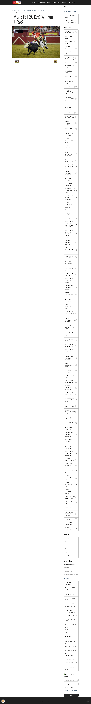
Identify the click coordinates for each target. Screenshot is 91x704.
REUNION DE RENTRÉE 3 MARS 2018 (71, 140)
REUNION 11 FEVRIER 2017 (71, 179)
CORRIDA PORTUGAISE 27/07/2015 (71, 242)
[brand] (17, 2)
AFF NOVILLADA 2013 (70, 607)
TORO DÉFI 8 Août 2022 (71, 66)
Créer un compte (67, 690)
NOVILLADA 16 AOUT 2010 (71, 502)
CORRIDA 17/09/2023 (71, 47)
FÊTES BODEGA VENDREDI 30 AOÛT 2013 (71, 334)
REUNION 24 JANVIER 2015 (71, 262)
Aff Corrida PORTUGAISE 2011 (70, 654)
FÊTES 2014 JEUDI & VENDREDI (71, 274)
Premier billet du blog (69, 564)
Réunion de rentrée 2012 (70, 637)
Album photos (43, 2)
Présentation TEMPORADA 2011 (71, 459)
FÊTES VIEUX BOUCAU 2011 (71, 428)
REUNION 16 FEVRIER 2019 (71, 108)
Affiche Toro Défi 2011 (70, 647)
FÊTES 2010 (71, 519)
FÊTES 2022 (71, 62)
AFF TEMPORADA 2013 (71, 615)
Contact (49, 2)
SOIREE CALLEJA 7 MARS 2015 (71, 257)
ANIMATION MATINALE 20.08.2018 (71, 123)
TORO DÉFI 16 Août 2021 (71, 77)
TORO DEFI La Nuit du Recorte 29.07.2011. (71, 453)
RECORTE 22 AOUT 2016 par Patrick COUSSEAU (71, 197)
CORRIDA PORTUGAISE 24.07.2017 (71, 173)
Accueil (33, 2)
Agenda (54, 2)
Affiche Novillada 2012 (70, 633)
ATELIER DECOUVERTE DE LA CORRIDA (71, 320)
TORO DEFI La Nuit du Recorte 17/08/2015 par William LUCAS (71, 224)
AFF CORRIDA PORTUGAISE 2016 (70, 593)
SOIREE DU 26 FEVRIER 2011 (71, 464)
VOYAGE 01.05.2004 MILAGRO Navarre (71, 497)
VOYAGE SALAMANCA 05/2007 (71, 484)
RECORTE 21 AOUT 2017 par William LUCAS (71, 166)
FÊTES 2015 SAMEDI (71, 208)
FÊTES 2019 (71, 86)
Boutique (64, 2)
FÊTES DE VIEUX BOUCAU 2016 (71, 184)
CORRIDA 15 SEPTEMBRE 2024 (71, 32)
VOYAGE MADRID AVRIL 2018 (71, 134)
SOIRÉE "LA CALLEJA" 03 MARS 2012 (71, 412)
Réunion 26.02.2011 (70, 659)
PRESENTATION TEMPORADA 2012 (71, 405)
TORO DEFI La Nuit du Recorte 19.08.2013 (71, 351)
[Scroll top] (88, 701)
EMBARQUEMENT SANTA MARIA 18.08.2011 (71, 441)
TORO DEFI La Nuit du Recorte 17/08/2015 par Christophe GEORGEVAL (71, 234)
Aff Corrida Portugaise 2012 (70, 628)
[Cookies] (3, 701)
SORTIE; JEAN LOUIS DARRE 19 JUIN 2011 (71, 470)
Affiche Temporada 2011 (70, 642)
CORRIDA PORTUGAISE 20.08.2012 (35, 10)
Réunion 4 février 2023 (71, 52)
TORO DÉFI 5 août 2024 (71, 37)
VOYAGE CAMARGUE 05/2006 (71, 491)
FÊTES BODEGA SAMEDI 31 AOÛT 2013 (71, 313)
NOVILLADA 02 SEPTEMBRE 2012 (71, 381)
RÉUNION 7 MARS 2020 (71, 82)
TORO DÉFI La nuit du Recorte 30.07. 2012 (71, 399)
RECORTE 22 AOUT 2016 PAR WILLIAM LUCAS (71, 190)
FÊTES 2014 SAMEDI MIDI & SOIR (71, 268)
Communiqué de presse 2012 (71, 663)
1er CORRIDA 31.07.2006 (71, 507)
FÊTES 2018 (71, 112)
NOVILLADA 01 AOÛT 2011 (71, 447)
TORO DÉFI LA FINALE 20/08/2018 (71, 117)
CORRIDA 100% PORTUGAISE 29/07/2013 (71, 358)
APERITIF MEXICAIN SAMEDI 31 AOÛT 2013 (71, 327)
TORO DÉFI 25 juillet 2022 (71, 72)
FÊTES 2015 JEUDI (71, 218)
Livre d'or (59, 2)
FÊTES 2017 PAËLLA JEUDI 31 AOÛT (71, 160)
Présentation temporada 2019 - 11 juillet (71, 98)
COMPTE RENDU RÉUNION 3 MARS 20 (70, 21)
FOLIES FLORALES (71, 104)
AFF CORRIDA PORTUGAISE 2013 (70, 611)
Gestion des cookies (45, 702)
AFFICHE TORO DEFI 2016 (70, 588)
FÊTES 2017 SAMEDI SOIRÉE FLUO (71, 147)
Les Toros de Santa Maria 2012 (71, 393)
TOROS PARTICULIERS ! (71, 528)
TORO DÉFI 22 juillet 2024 (71, 42)
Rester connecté (69, 687)
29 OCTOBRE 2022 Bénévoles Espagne (71, 58)
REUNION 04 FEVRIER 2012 (71, 417)
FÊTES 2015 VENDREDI (71, 213)
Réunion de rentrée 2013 (70, 668)
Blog (38, 2)
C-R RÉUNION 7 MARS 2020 (70, 16)
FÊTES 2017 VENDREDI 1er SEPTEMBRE (71, 154)
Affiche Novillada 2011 (70, 650)
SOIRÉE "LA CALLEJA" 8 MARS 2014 (71, 294)
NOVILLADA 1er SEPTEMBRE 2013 (71, 345)
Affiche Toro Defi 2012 (70, 624)
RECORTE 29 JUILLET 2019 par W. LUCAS (71, 92)
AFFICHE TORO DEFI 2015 (70, 599)
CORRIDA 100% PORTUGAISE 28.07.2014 (71, 287)
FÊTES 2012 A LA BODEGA (71, 376)
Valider (71, 695)
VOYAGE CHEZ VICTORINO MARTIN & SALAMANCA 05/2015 (71, 250)
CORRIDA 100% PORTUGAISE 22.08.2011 (71, 434)
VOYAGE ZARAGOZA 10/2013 (71, 306)
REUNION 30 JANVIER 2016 (71, 203)
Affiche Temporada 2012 (70, 620)
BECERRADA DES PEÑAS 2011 (71, 423)
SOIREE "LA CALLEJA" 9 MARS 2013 (71, 365)
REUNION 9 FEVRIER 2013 (71, 371)
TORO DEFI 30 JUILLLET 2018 (71, 129)
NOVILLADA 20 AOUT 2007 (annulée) (71, 514)
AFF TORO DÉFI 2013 (70, 603)
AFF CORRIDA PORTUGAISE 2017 (70, 583)
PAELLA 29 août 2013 (71, 340)
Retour (36, 61)
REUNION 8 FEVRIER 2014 (71, 300)
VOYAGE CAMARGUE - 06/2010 (71, 477)
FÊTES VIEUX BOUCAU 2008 (71, 523)
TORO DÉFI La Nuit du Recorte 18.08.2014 (71, 280)
